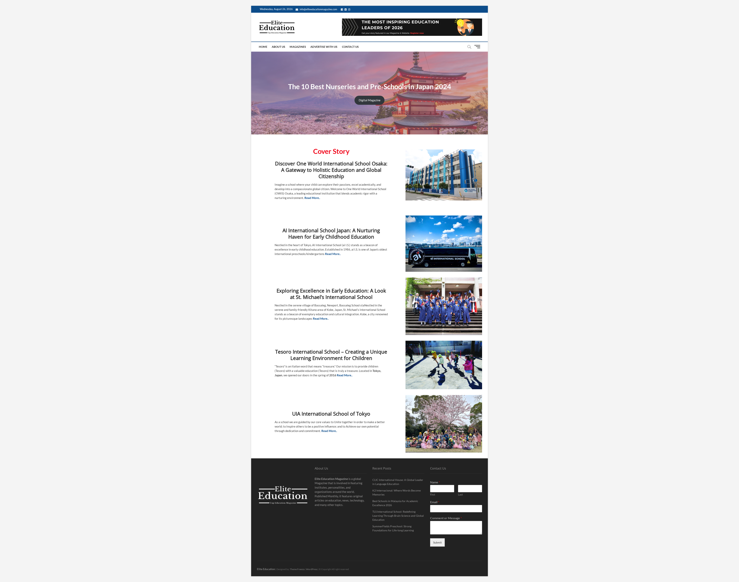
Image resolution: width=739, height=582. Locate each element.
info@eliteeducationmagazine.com (318, 9)
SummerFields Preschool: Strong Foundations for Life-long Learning (393, 528)
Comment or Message (446, 518)
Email (434, 502)
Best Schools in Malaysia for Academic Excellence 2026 (395, 503)
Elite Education (266, 569)
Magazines (298, 46)
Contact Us (350, 46)
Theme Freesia (297, 569)
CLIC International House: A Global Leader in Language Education (397, 482)
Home (263, 46)
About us (278, 46)
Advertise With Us (323, 46)
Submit (437, 542)
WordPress (311, 569)
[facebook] (342, 9)
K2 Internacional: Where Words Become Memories (396, 492)
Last (460, 494)
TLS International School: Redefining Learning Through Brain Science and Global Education (398, 515)
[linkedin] (346, 9)
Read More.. (344, 375)
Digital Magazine (369, 100)
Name (435, 482)
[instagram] (349, 9)
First (432, 494)
